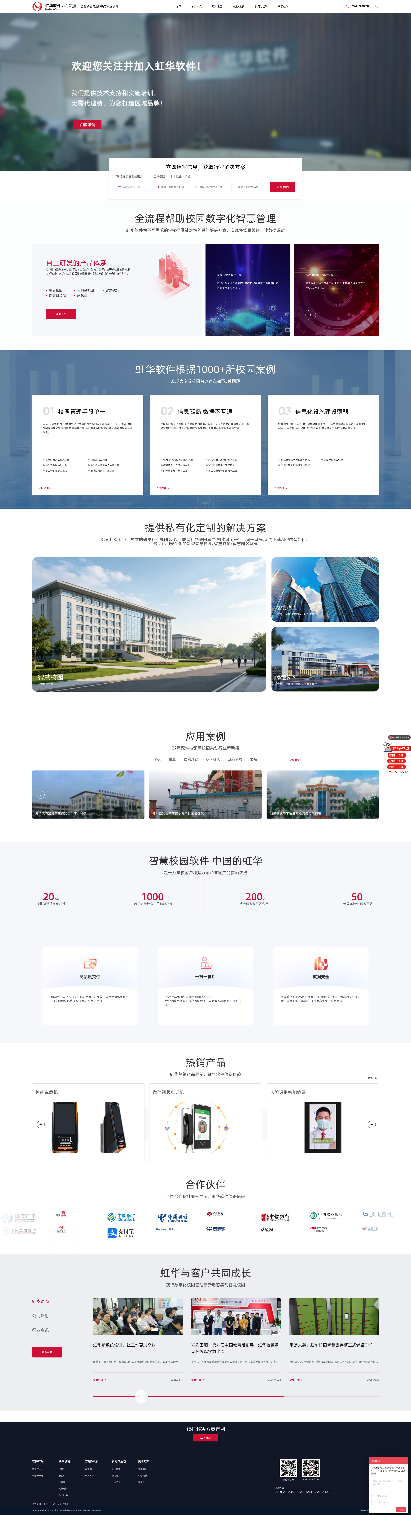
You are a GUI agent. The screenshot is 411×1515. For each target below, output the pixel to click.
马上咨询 (205, 1438)
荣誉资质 (142, 1475)
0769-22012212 (360, 6)
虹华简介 (142, 1469)
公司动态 (116, 1469)
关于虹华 (283, 6)
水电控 (62, 1482)
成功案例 (89, 1469)
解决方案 (89, 1475)
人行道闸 (63, 1488)
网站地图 (365, 1510)
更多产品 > (373, 1077)
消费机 (62, 1475)
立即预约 (282, 187)
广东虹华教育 (62, 1503)
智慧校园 (159, 176)
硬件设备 (217, 6)
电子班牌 (63, 1495)
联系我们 (142, 1482)
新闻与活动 (261, 6)
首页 (178, 6)
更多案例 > (295, 760)
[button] (41, 795)
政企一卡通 (183, 176)
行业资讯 (116, 1482)
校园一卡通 (50, 1503)
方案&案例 (239, 6)
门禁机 (62, 1469)
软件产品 (197, 6)
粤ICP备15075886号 (92, 1510)
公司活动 (116, 1475)
